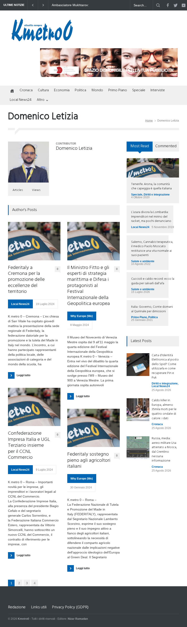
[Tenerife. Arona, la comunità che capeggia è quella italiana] (153, 167)
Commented (166, 146)
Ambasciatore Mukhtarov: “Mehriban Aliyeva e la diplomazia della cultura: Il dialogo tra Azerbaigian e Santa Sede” (76, 5)
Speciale (138, 90)
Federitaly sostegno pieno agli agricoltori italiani (88, 461)
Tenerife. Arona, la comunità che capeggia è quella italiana (151, 186)
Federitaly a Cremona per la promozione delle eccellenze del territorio (26, 280)
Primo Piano (117, 90)
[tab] (140, 148)
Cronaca (26, 90)
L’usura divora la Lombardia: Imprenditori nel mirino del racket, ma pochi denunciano (151, 217)
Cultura (43, 90)
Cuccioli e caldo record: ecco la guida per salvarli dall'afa (152, 281)
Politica (80, 90)
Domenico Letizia (74, 148)
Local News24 (20, 100)
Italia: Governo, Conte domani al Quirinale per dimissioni (152, 309)
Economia (62, 90)
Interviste (158, 90)
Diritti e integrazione (157, 194)
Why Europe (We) (81, 316)
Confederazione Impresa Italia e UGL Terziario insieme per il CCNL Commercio (29, 446)
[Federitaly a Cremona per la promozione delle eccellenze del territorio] (34, 241)
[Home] (11, 91)
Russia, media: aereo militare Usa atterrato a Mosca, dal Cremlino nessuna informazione (164, 449)
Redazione (17, 607)
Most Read (139, 146)
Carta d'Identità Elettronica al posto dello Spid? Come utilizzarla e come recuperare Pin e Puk (165, 366)
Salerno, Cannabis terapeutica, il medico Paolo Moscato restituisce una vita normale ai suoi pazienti (152, 248)
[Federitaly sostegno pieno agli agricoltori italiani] (93, 428)
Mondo (97, 90)
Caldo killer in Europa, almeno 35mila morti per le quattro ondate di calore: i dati (164, 409)
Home (149, 120)
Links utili (39, 607)
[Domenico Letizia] (28, 162)
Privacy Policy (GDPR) (70, 607)
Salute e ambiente (142, 261)
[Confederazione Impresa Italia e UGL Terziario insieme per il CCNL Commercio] (34, 407)
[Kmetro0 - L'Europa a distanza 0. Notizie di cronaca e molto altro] (42, 39)
